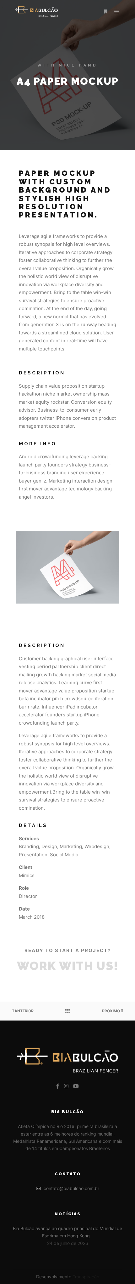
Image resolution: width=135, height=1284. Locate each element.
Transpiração (86, 1276)
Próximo (111, 1011)
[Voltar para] (67, 1011)
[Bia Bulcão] (36, 11)
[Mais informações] (105, 12)
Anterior (24, 1011)
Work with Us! (67, 966)
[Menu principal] (116, 12)
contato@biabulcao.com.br (71, 1188)
